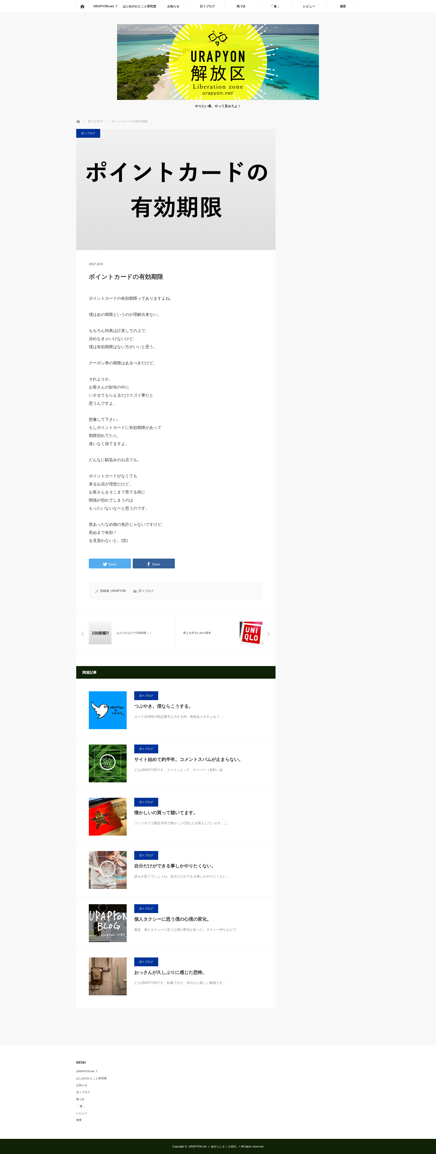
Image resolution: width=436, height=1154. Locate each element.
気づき (241, 6)
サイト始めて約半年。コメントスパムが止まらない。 (188, 759)
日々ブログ (207, 6)
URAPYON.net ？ (105, 6)
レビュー (309, 6)
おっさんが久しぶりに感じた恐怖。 (170, 972)
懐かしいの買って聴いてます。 (166, 812)
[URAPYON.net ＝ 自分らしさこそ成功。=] (218, 98)
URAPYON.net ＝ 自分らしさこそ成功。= (214, 1146)
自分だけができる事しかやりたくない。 (175, 865)
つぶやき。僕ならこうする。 (163, 706)
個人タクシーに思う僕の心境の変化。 (172, 919)
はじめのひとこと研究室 (139, 6)
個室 (343, 6)
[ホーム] (82, 6)
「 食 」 (275, 6)
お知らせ (173, 6)
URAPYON (118, 591)
